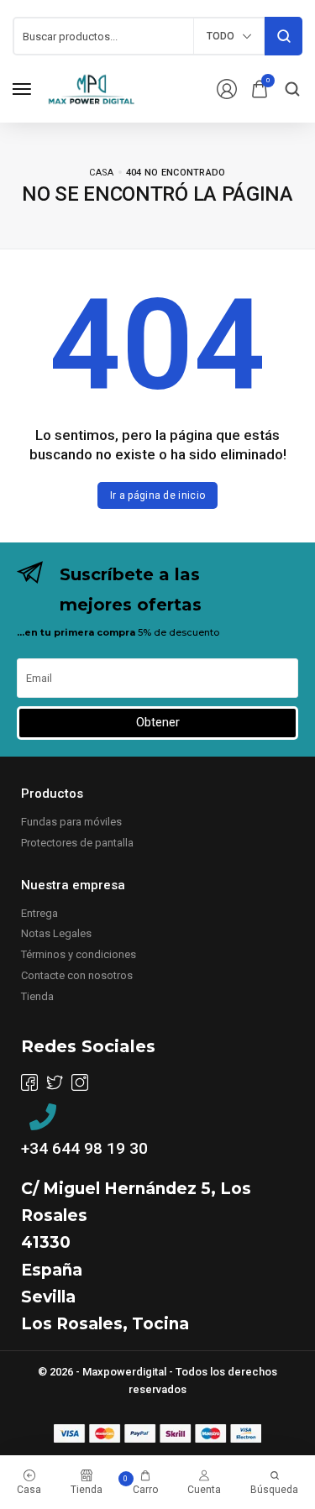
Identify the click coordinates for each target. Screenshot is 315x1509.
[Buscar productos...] (283, 36)
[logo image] (91, 87)
